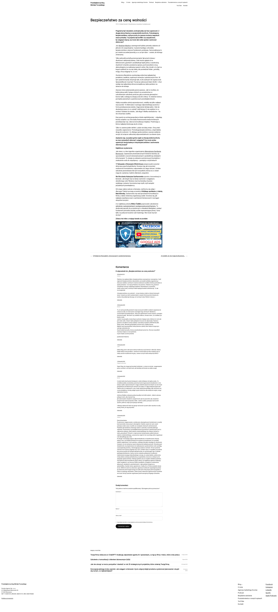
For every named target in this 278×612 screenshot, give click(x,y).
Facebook (269, 584)
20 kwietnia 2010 (121, 274)
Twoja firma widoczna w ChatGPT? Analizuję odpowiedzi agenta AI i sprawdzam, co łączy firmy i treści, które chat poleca (135, 555)
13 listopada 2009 (121, 361)
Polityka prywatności (7, 598)
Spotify (268, 593)
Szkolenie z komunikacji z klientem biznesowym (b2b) (110, 559)
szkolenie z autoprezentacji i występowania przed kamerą (136, 206)
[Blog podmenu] (124, 2)
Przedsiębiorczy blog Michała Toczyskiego (13, 584)
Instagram (269, 587)
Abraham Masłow (125, 46)
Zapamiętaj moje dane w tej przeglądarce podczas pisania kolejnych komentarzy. (135, 522)
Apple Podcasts (271, 596)
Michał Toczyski (123, 24)
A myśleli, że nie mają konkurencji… (173, 256)
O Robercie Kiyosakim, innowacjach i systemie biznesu (112, 256)
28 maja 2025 (184, 564)
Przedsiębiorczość (146, 24)
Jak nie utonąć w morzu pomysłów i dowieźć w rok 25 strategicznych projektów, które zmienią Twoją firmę (129, 564)
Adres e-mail (119, 515)
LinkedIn (268, 590)
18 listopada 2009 (121, 305)
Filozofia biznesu (132, 24)
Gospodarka (139, 24)
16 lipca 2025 (185, 554)
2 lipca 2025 (185, 559)
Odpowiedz (119, 300)
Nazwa (117, 508)
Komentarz (118, 491)
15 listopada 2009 (121, 344)
